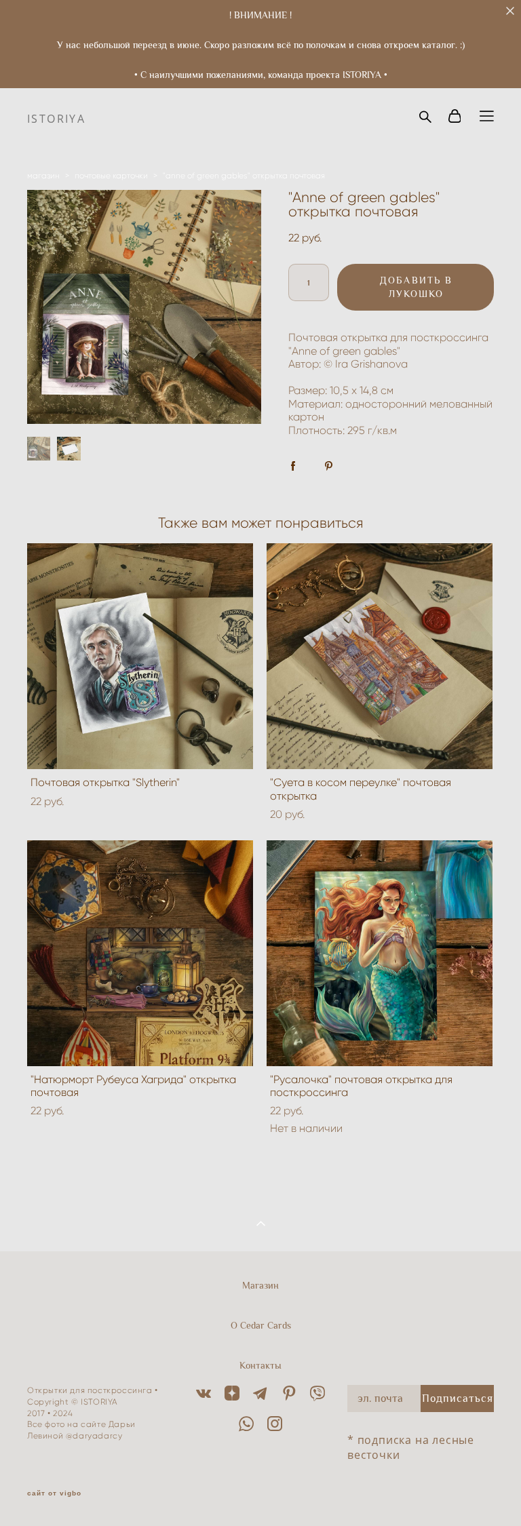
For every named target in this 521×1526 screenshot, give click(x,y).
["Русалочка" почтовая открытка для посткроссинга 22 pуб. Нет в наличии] (380, 953)
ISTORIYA (56, 118)
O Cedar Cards (261, 1325)
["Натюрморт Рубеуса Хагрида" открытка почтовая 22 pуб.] (140, 953)
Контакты (260, 1365)
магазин (43, 175)
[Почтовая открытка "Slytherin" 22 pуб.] (140, 656)
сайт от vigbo (54, 1493)
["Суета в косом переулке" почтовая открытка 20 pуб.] (380, 656)
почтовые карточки (111, 175)
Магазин (260, 1285)
